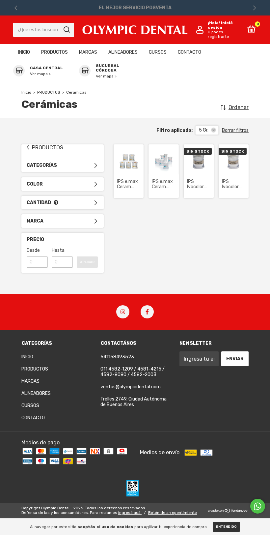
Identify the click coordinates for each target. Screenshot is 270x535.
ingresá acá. (130, 512)
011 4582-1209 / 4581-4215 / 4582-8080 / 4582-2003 (132, 371)
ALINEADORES (123, 52)
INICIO (24, 52)
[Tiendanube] (228, 511)
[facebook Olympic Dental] (147, 311)
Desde (33, 250)
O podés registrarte (218, 34)
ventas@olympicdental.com (130, 387)
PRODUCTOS (54, 52)
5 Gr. (203, 130)
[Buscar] (66, 30)
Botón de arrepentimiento (172, 512)
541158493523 (117, 357)
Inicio (26, 92)
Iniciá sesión (220, 25)
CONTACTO (189, 52)
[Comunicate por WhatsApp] (257, 506)
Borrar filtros (235, 130)
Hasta (58, 250)
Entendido (226, 527)
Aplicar (87, 262)
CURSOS (158, 52)
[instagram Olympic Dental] (122, 311)
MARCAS (88, 52)
